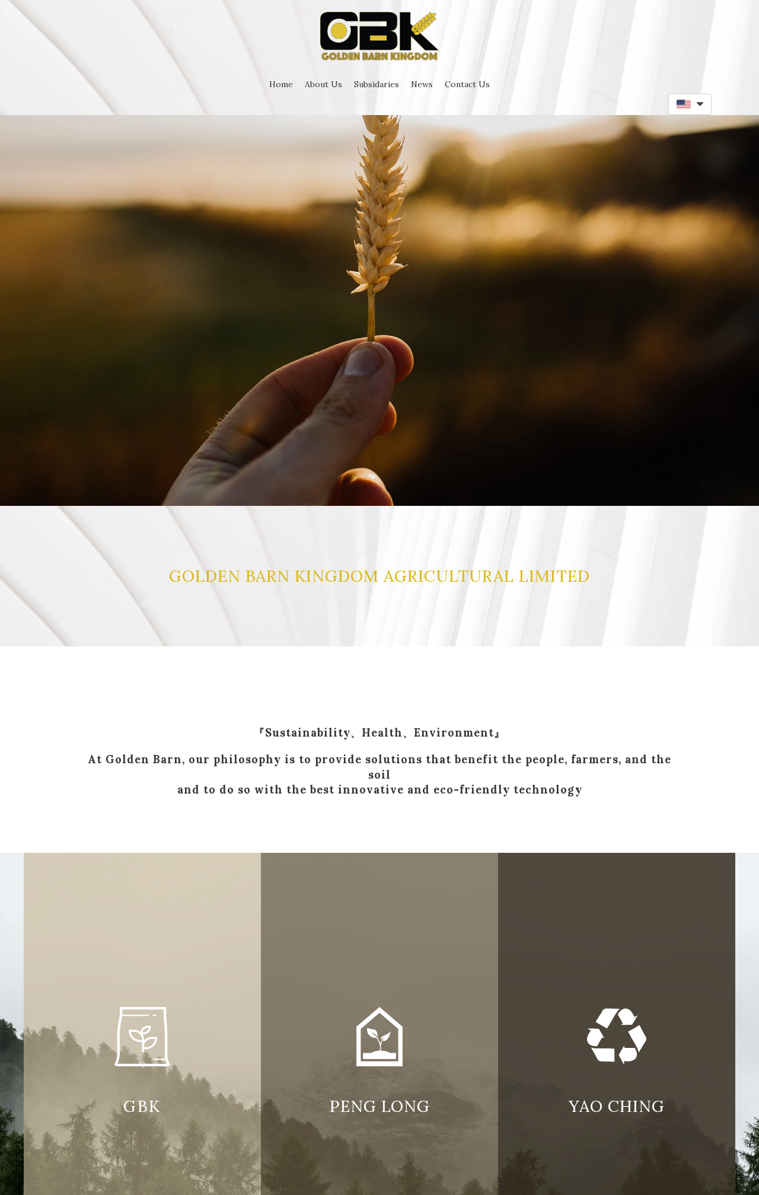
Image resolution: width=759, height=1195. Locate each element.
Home (281, 84)
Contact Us (467, 84)
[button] (690, 104)
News (422, 84)
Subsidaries (376, 84)
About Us (323, 84)
